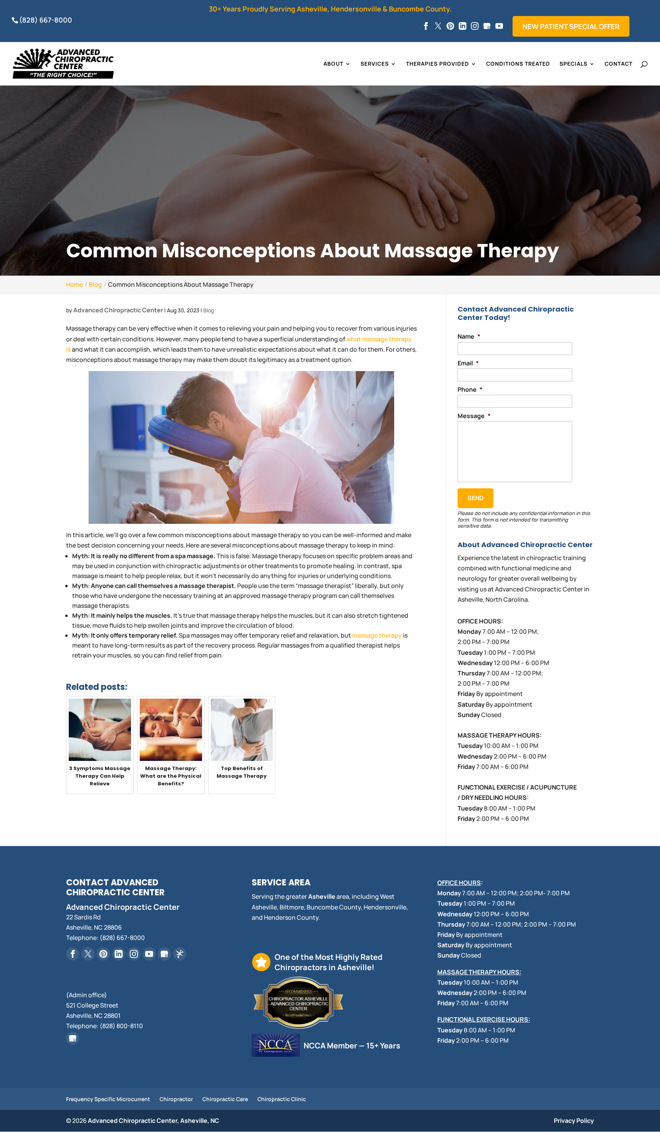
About (333, 64)
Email (468, 363)
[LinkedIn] (462, 26)
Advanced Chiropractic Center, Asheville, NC (153, 1120)
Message (474, 416)
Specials (573, 64)
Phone (470, 390)
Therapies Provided (437, 64)
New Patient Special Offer (571, 26)
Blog (208, 310)
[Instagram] (475, 26)
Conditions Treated (518, 64)
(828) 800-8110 (121, 1026)
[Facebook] (426, 26)
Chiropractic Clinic (281, 1099)
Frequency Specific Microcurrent (108, 1099)
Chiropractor (176, 1099)
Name (469, 337)
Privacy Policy (574, 1120)
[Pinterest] (450, 26)
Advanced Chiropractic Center (118, 310)
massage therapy (377, 635)
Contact (618, 64)
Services (375, 64)
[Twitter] (438, 26)
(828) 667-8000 (45, 19)
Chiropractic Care (225, 1099)
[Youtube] (499, 26)
